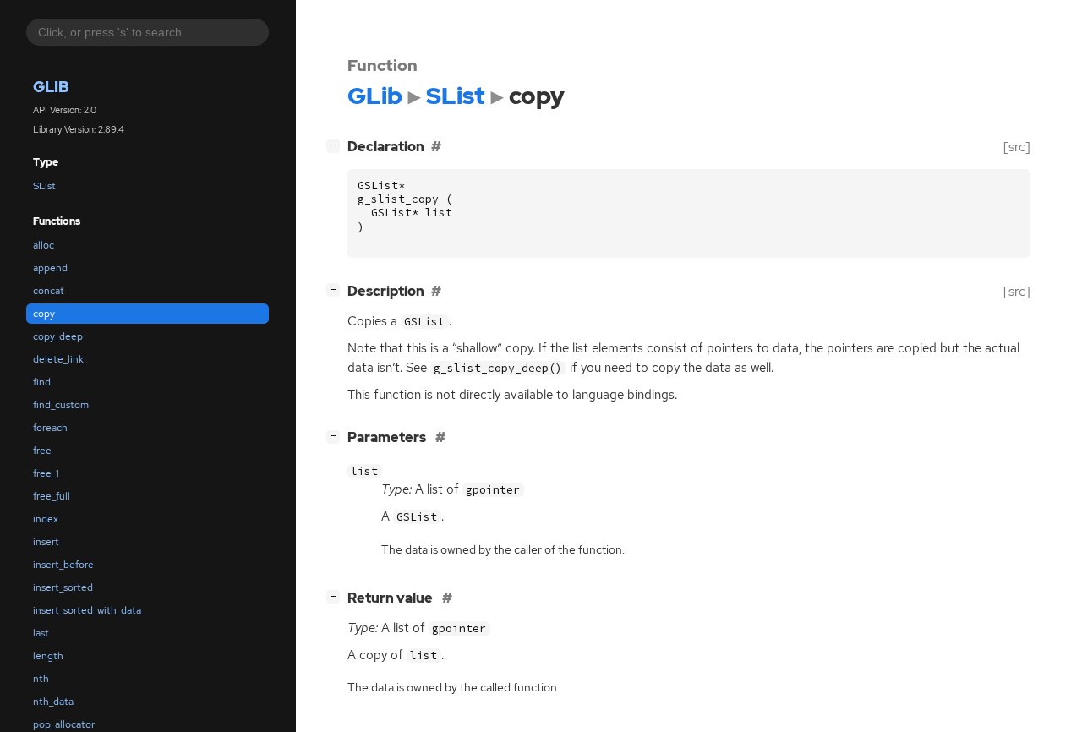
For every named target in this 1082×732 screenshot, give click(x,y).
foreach (50, 427)
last (41, 633)
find (42, 382)
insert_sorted (63, 587)
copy (44, 313)
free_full (51, 496)
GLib (51, 87)
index (45, 519)
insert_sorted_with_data (87, 610)
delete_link (58, 359)
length (48, 656)
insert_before (63, 564)
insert (46, 542)
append (50, 268)
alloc (43, 245)
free (42, 450)
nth (41, 679)
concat (48, 291)
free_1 (46, 473)
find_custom (61, 405)
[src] (1016, 147)
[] (336, 144)
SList (44, 186)
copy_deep (58, 336)
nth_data (53, 701)
